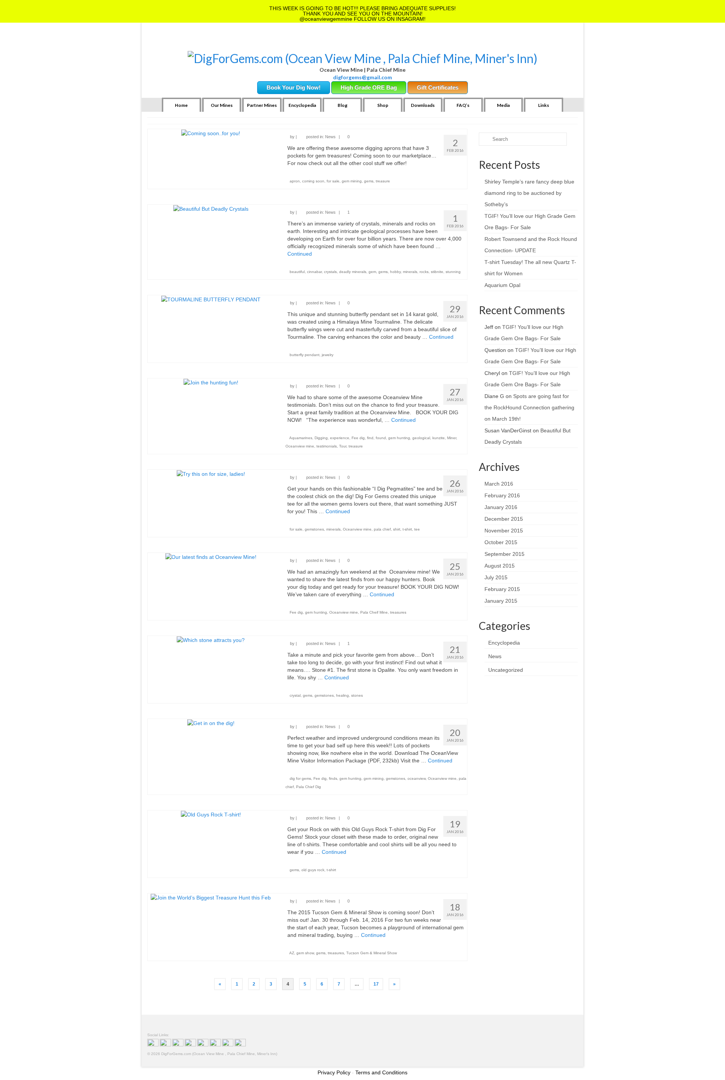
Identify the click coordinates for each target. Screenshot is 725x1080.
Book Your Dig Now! (294, 87)
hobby (395, 272)
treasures (398, 612)
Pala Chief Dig (308, 787)
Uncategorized (505, 670)
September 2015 (504, 554)
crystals (330, 272)
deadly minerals (352, 272)
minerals (410, 272)
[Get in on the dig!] (210, 723)
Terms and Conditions (381, 1072)
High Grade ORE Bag (369, 87)
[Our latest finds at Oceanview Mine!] (210, 557)
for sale (333, 181)
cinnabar (314, 272)
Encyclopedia (504, 643)
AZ (291, 953)
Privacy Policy (334, 1072)
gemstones (314, 529)
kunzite (438, 438)
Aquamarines (300, 438)
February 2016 (502, 495)
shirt (396, 529)
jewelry (327, 355)
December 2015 (503, 519)
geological (421, 438)
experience (339, 438)
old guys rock (312, 870)
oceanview (416, 778)
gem (372, 272)
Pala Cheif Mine (374, 612)
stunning (453, 272)
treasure (383, 181)
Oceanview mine (299, 446)
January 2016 (500, 507)
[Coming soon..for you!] (210, 133)
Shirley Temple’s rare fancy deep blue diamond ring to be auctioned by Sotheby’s (529, 193)
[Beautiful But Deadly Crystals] (210, 208)
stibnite (437, 272)
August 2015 (499, 566)
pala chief (382, 529)
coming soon (313, 181)
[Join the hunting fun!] (211, 382)
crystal (295, 695)
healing (342, 695)
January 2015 (500, 601)
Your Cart (212, 42)
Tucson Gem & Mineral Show (371, 953)
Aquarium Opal (502, 285)
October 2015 (500, 542)
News (330, 136)
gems (368, 181)
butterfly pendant (304, 355)
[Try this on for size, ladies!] (211, 474)
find (370, 438)
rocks (424, 272)
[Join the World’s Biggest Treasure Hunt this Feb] (211, 897)
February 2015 (502, 589)
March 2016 (498, 484)
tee (417, 529)
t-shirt (407, 529)
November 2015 (503, 531)
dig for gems (300, 778)
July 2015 (496, 577)
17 (376, 984)
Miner (451, 438)
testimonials (326, 446)
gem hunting (399, 438)
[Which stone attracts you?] (211, 640)
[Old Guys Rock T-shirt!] (211, 814)
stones (357, 695)
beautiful (297, 272)
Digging (321, 438)
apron (295, 181)
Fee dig (358, 438)
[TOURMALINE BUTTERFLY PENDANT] (211, 299)
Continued (299, 254)
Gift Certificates (437, 87)
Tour (342, 446)
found (381, 438)
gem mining (352, 181)
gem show (305, 953)
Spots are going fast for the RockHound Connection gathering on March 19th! (529, 407)
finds (333, 778)
